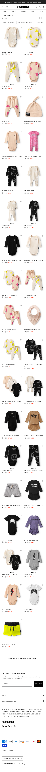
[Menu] (2, 6)
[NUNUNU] (23, 7)
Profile (11, 750)
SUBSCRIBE (38, 684)
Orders (4, 750)
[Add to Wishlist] (21, 27)
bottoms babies (8, 22)
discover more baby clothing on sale (23, 658)
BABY (33, 11)
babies (10, 15)
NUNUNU (10, 764)
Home (4, 15)
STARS (23, 11)
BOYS (14, 11)
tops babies (39, 22)
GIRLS (5, 11)
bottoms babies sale (25, 22)
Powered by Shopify (20, 764)
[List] (42, 18)
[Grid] (39, 18)
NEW (41, 11)
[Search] (8, 6)
